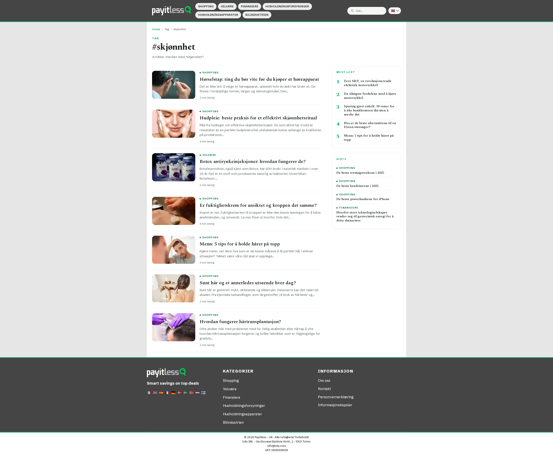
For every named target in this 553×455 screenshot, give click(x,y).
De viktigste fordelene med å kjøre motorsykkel (370, 96)
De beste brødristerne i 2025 (357, 186)
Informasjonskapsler (335, 405)
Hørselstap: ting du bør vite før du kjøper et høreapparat (259, 79)
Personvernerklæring (336, 397)
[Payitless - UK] (171, 10)
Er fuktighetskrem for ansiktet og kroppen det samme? (258, 205)
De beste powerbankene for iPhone (362, 199)
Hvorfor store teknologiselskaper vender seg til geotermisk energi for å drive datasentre (365, 217)
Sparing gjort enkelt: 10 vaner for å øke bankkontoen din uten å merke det (369, 110)
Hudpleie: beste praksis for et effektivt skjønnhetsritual (258, 118)
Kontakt (324, 389)
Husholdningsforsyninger (287, 6)
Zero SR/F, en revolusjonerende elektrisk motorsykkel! (367, 83)
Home (156, 29)
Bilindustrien (257, 14)
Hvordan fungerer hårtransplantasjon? (240, 321)
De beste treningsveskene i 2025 (360, 173)
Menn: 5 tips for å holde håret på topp (240, 244)
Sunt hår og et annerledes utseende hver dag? (248, 282)
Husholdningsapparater (218, 14)
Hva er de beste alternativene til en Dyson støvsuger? (370, 125)
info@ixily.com (276, 445)
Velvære (227, 6)
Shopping (206, 6)
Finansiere (249, 6)
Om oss (324, 380)
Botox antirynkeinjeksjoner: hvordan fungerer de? (252, 161)
